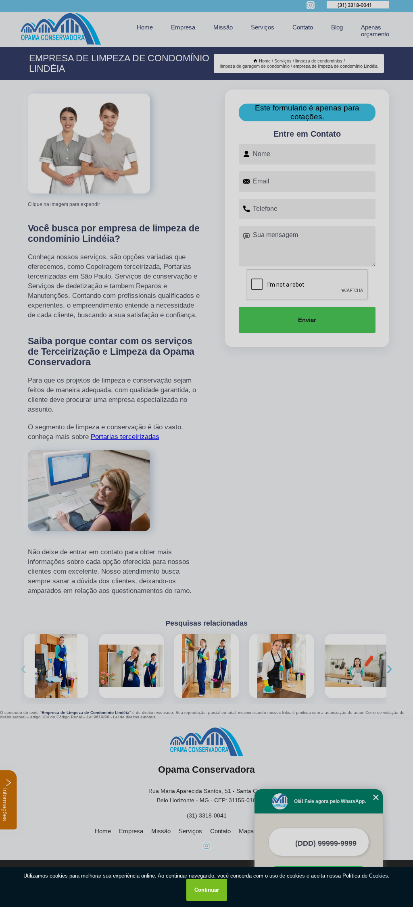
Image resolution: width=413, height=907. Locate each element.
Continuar (206, 890)
